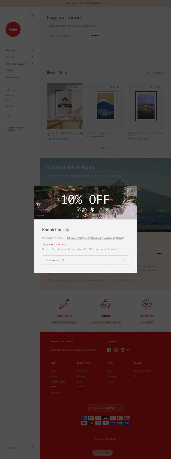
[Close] (132, 191)
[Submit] (124, 260)
